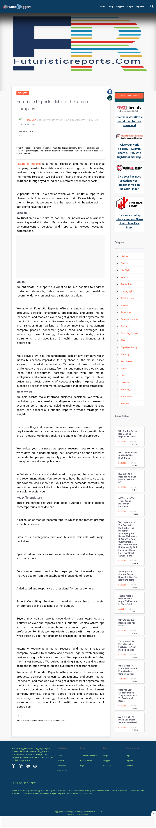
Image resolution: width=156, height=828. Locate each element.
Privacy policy (86, 761)
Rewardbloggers (69, 812)
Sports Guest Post (120, 791)
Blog (110, 6)
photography (127, 291)
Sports (124, 263)
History (124, 256)
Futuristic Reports (28, 163)
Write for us (62, 771)
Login (130, 6)
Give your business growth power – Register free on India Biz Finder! (129, 182)
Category (22, 93)
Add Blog (107, 766)
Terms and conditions (89, 756)
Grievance (61, 766)
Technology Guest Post (40, 791)
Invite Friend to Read (129, 96)
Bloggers (120, 6)
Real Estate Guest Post (79, 791)
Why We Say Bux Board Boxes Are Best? (126, 623)
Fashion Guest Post (100, 791)
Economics (126, 396)
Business (125, 326)
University (126, 382)
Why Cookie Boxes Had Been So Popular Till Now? (127, 434)
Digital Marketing (129, 347)
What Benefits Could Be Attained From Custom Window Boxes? (127, 670)
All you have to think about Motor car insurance (126, 502)
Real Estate (126, 361)
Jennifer (122, 679)
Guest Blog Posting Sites (54, 793)
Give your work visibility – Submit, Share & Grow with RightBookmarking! (129, 151)
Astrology (126, 312)
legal (82, 766)
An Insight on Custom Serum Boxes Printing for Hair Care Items (127, 575)
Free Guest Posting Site (33, 793)
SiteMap (129, 766)
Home (102, 6)
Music (124, 368)
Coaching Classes (129, 333)
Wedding (125, 354)
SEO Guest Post (60, 791)
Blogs (105, 756)
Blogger (122, 441)
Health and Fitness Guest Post (79, 793)
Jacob (121, 609)
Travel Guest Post (19, 791)
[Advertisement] (60, 256)
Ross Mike (31, 120)
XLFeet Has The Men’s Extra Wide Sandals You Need (127, 720)
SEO (123, 340)
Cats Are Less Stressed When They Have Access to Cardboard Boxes (127, 695)
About (59, 756)
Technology (127, 284)
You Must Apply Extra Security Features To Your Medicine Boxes (127, 645)
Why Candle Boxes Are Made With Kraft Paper (127, 455)
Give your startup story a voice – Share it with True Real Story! (129, 221)
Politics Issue (127, 298)
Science (125, 403)
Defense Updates (129, 319)
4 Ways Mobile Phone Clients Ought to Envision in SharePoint (127, 600)
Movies (124, 305)
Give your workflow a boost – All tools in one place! (129, 121)
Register (140, 6)
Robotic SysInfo (82, 814)
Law (122, 375)
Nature (124, 277)
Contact (60, 761)
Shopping (125, 389)
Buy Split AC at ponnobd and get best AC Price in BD (127, 478)
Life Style (125, 270)
